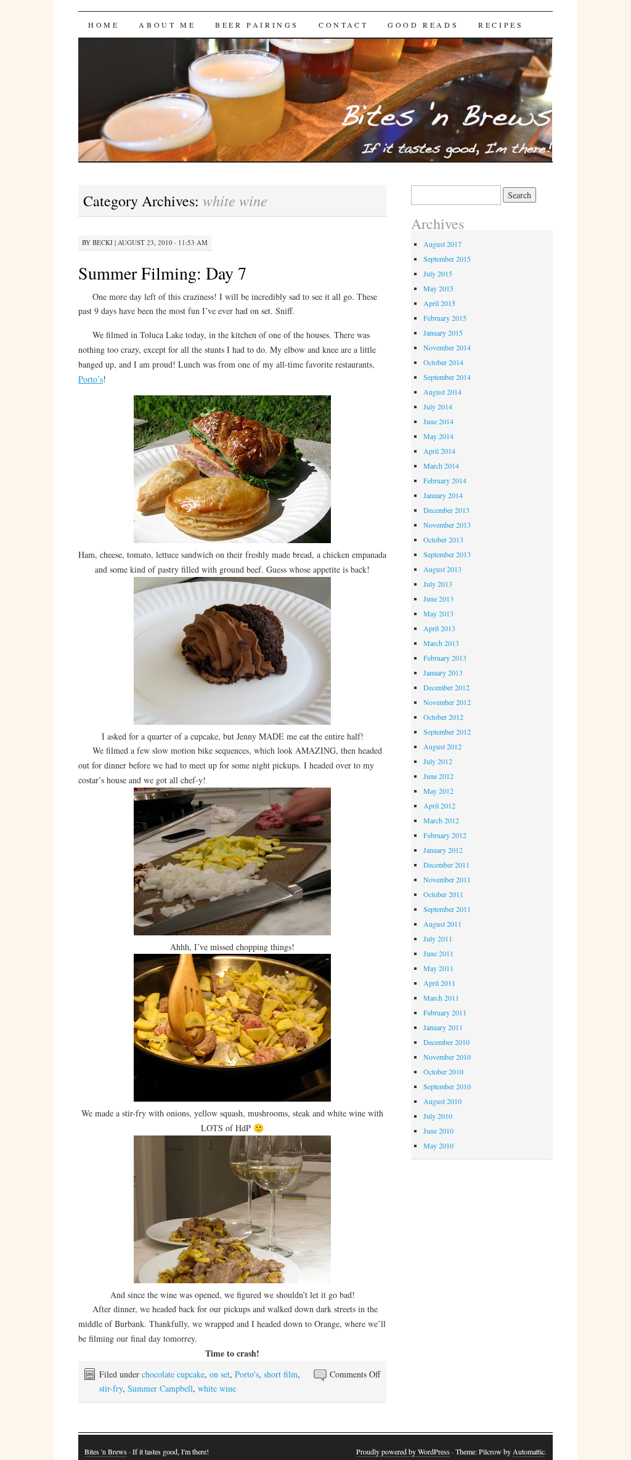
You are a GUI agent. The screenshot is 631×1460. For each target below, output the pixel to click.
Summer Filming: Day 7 (162, 272)
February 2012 (444, 835)
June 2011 (438, 953)
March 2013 (441, 643)
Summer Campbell (160, 1388)
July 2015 (437, 273)
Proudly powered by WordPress (403, 1451)
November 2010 (447, 1057)
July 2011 (437, 938)
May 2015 (438, 288)
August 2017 (442, 244)
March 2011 (441, 997)
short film (281, 1374)
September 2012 (447, 731)
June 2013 (438, 598)
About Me (167, 25)
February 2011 (444, 1012)
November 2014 (447, 347)
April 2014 (439, 451)
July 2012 (437, 761)
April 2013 (439, 628)
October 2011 (443, 894)
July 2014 (437, 406)
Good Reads (423, 25)
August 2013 (442, 569)
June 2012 (438, 776)
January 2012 (443, 850)
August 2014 (442, 392)
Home (103, 25)
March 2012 (441, 820)
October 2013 (443, 539)
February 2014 (444, 480)
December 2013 (446, 510)
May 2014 (438, 436)
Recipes (500, 25)
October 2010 (443, 1071)
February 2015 (444, 318)
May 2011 (438, 968)
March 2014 (441, 465)
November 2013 (447, 525)
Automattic (529, 1451)
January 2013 (443, 672)
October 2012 (443, 717)
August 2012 (442, 746)
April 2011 (439, 983)
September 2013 (447, 554)
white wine (217, 1388)
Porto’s (90, 379)
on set (220, 1374)
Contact (343, 25)
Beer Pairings (257, 25)
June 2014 (438, 421)
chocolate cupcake (173, 1374)
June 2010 (438, 1130)
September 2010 (447, 1086)
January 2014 (443, 495)
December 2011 (446, 864)
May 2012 (438, 791)
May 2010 (438, 1145)
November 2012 (447, 702)
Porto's (247, 1374)
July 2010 (437, 1116)
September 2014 (447, 377)
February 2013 (444, 658)
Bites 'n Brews (105, 1451)
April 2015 (439, 303)
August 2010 (442, 1101)
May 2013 (438, 613)
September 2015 (447, 259)
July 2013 (437, 584)
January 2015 (443, 332)
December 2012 (446, 687)
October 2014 (443, 362)
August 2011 (442, 924)
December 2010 (446, 1042)
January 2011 (443, 1027)
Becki (102, 242)
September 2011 (447, 909)
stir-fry (111, 1388)
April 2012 (439, 805)
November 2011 (447, 879)
